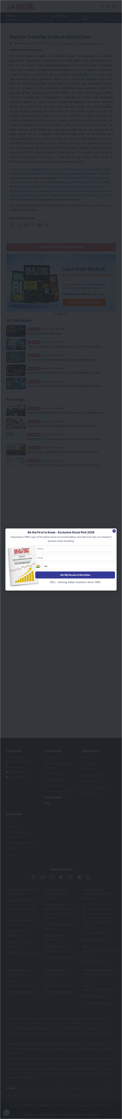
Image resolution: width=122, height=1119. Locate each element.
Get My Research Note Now (75, 575)
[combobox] (39, 566)
